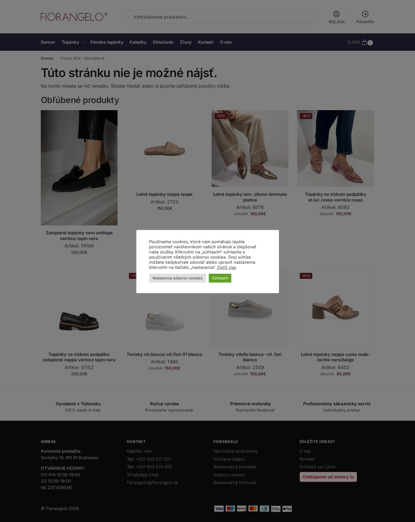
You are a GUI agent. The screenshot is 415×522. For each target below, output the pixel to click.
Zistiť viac (226, 267)
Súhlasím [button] (220, 278)
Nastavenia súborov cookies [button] (178, 278)
